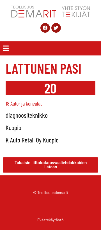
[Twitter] (56, 28)
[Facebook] (45, 28)
